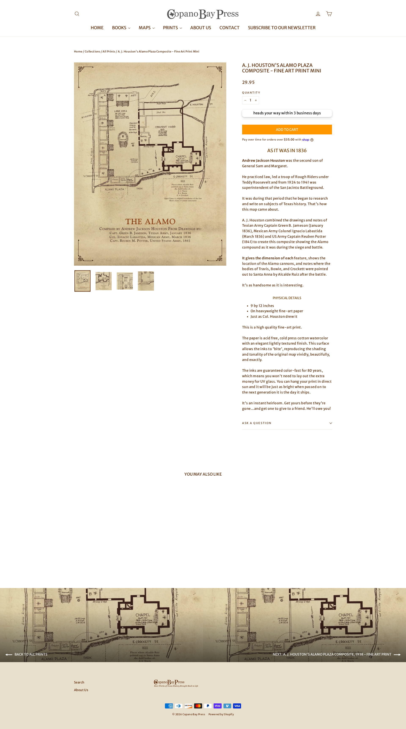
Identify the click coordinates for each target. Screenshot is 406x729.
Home (97, 27)
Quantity (251, 92)
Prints (171, 27)
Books (119, 27)
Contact (229, 27)
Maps (145, 27)
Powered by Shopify (221, 714)
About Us (200, 27)
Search (79, 682)
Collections (92, 51)
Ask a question (257, 423)
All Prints (109, 51)
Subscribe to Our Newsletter (281, 27)
